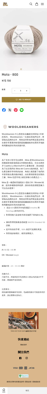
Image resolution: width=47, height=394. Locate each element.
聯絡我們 (23, 345)
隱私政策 (28, 382)
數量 (3, 89)
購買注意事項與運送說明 (15, 382)
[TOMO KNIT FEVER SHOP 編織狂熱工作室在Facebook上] (20, 359)
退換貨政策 (36, 382)
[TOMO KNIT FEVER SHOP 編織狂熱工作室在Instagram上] (26, 359)
